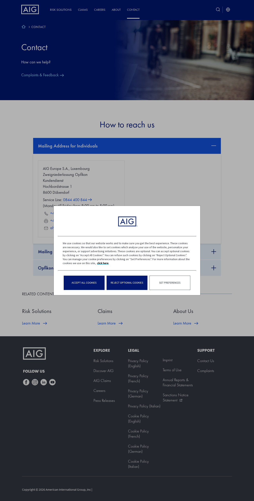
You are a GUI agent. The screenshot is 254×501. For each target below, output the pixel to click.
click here (103, 263)
